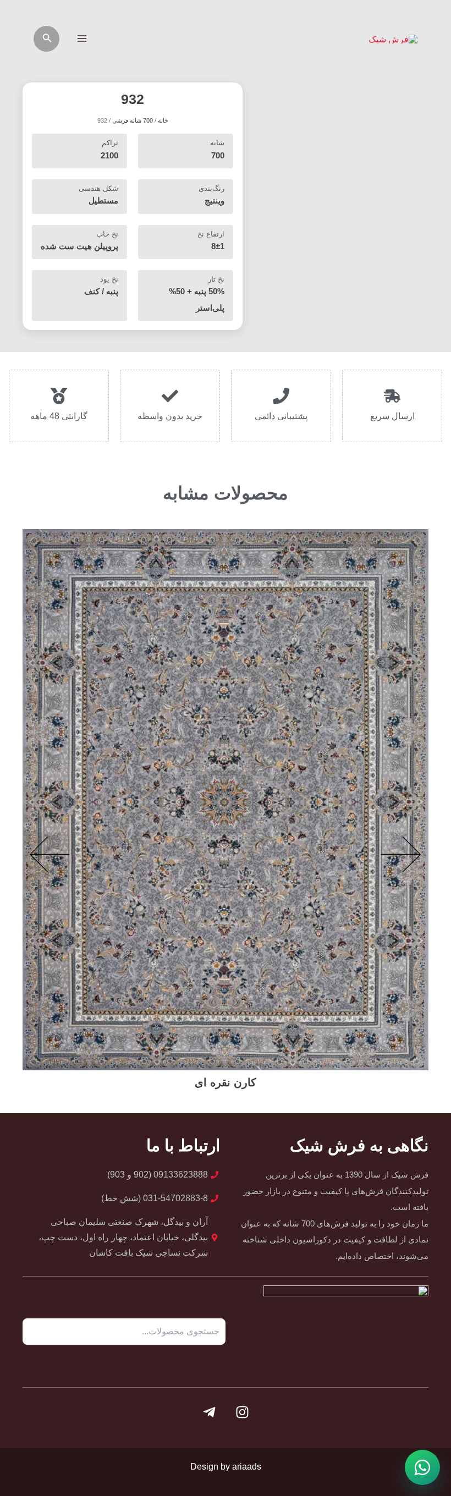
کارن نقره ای (225, 1082)
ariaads (246, 1466)
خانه (163, 120)
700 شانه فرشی (132, 120)
